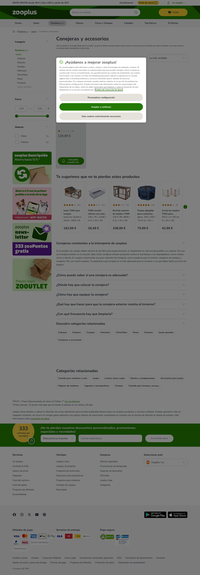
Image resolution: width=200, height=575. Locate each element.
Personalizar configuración (101, 97)
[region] (101, 90)
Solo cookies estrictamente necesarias (101, 116)
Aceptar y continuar (101, 106)
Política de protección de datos (108, 90)
